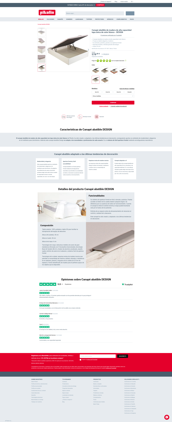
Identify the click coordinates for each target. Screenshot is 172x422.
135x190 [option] (107, 92)
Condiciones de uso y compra (38, 390)
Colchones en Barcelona (130, 388)
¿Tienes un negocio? (105, 1)
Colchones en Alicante (129, 386)
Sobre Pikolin (34, 381)
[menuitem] (41, 19)
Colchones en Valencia (129, 406)
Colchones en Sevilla (129, 401)
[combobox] (95, 13)
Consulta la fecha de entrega (69, 386)
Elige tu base (65, 393)
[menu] (86, 19)
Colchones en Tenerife (129, 404)
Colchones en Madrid (129, 395)
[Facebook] (79, 374)
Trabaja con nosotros (36, 401)
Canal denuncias (35, 393)
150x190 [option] (118, 92)
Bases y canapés (97, 384)
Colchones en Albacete (129, 384)
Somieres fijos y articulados (100, 386)
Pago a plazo (65, 397)
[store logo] (47, 11)
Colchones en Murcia (129, 399)
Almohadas (96, 388)
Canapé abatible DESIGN (44, 24)
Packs (94, 399)
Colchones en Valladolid (130, 408)
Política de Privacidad (92, 359)
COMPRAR (100, 5)
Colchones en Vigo (128, 411)
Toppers (95, 390)
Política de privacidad (36, 386)
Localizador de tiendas (67, 395)
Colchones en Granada (129, 393)
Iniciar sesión (124, 1)
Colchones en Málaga (129, 397)
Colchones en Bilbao (129, 390)
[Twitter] (82, 374)
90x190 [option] (97, 92)
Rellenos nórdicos (97, 395)
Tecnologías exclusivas (36, 397)
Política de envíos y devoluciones (39, 384)
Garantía (33, 395)
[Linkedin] (93, 374)
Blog (115, 1)
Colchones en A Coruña (130, 381)
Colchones (95, 381)
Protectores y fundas (98, 393)
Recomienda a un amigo (37, 399)
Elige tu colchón (66, 390)
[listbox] (113, 94)
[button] (131, 2)
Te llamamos (65, 384)
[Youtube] (86, 374)
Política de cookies (35, 388)
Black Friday (96, 404)
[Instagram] (89, 374)
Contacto (64, 381)
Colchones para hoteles (99, 401)
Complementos (97, 397)
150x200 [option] (129, 92)
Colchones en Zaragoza (130, 413)
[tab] (118, 106)
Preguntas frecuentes (67, 388)
